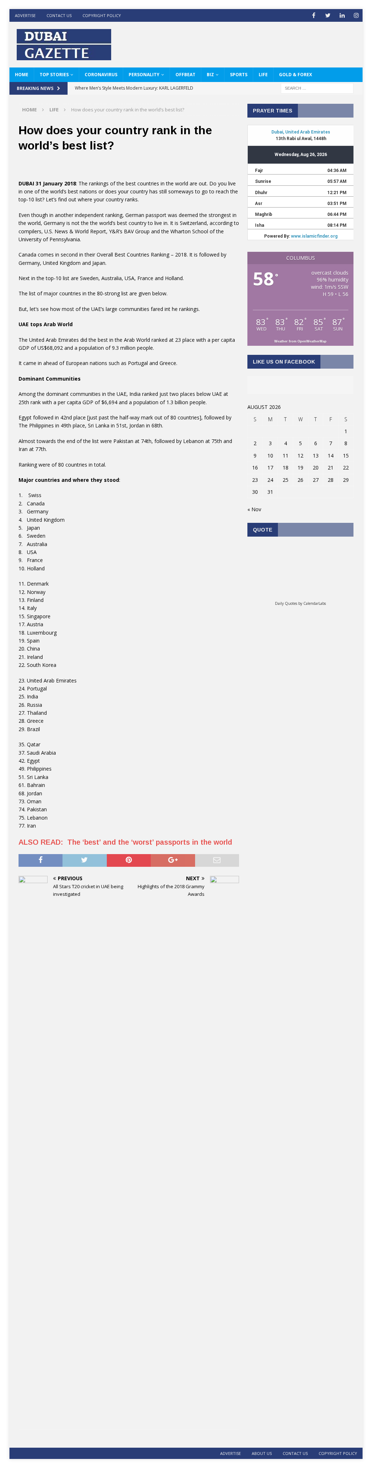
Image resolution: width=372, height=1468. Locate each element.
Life (263, 74)
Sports (238, 74)
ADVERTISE (25, 15)
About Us (262, 1453)
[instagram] (356, 15)
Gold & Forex (295, 74)
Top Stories (54, 74)
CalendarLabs (314, 603)
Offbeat (185, 74)
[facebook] (313, 15)
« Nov (254, 509)
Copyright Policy (101, 15)
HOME (21, 74)
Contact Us (59, 15)
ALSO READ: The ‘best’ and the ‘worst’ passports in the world (126, 842)
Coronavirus (101, 74)
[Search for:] (317, 87)
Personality (144, 74)
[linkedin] (342, 15)
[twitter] (328, 15)
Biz (210, 74)
